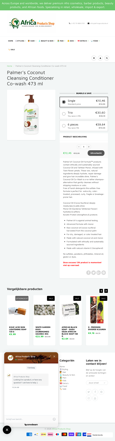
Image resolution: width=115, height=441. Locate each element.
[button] (83, 102)
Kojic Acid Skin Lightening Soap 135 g (17, 329)
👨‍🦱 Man (60, 41)
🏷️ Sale (11, 49)
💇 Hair (31, 41)
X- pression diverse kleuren (97, 328)
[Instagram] (89, 398)
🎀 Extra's (82, 41)
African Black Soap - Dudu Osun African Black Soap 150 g (70, 331)
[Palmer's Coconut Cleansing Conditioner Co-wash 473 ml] (31, 115)
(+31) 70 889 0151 (78, 23)
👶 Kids (70, 41)
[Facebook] (95, 392)
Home (10, 41)
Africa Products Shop (61, 429)
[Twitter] (89, 392)
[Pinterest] (101, 392)
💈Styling (19, 41)
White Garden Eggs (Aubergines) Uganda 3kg (42, 330)
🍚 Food (94, 41)
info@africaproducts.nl (99, 23)
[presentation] (101, 291)
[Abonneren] (104, 383)
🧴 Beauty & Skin (45, 41)
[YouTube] (95, 398)
